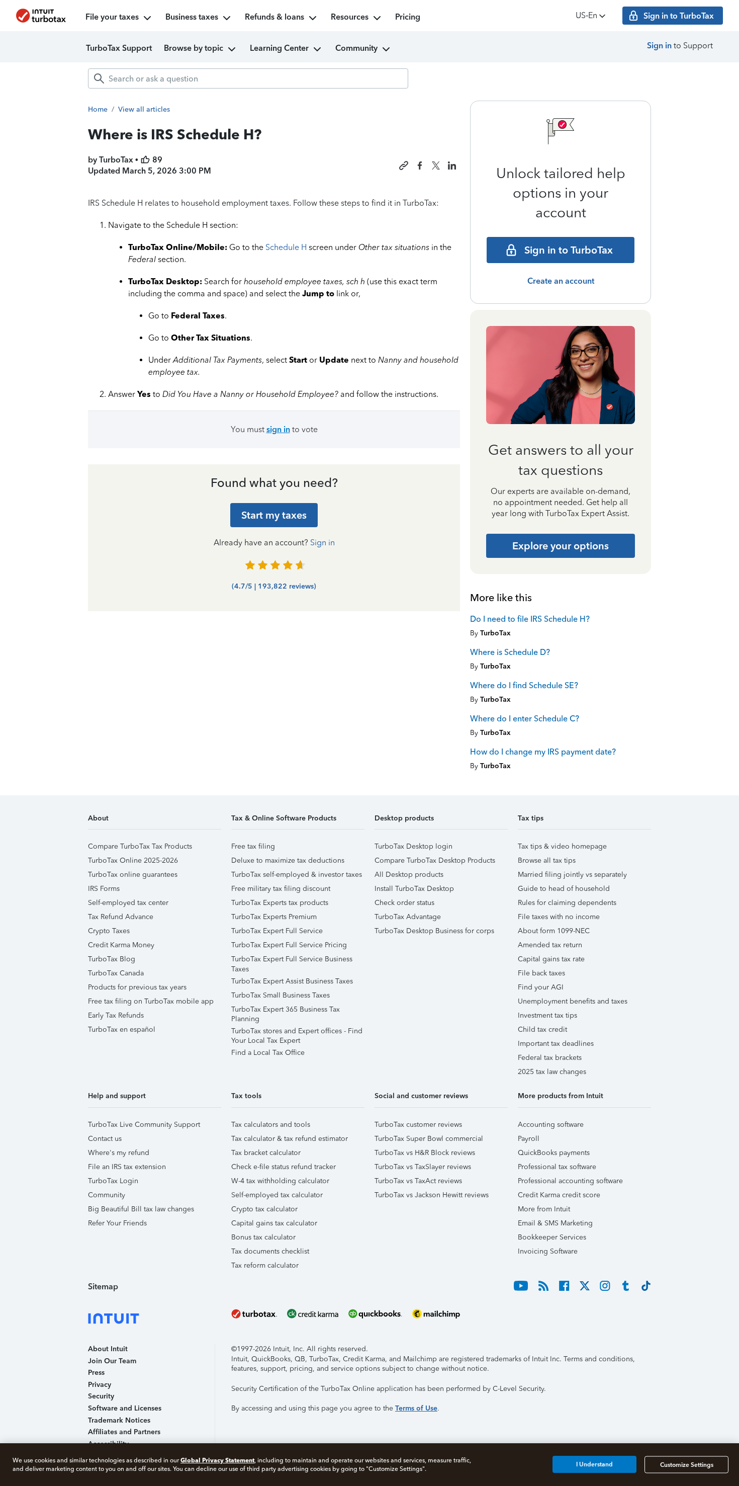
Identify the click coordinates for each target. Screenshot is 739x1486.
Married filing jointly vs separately (572, 874)
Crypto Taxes (109, 931)
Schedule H (286, 247)
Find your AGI (541, 987)
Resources (349, 17)
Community (356, 48)
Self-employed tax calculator (277, 1195)
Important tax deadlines (556, 1043)
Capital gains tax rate (551, 959)
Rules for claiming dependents (567, 902)
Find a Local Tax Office (268, 1052)
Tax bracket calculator (266, 1152)
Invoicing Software (548, 1251)
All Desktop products (409, 874)
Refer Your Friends (117, 1223)
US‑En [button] (586, 15)
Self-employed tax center (128, 902)
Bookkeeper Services (552, 1237)
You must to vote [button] (274, 429)
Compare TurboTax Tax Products (140, 846)
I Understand (594, 1464)
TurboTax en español (121, 1029)
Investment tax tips (547, 1015)
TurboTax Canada (116, 973)
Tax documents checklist (270, 1251)
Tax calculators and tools (270, 1124)
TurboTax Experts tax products (279, 902)
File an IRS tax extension (127, 1167)
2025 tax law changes (552, 1071)
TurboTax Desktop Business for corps (434, 931)
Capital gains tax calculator (274, 1223)
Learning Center (279, 48)
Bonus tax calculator (263, 1237)
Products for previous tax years (137, 987)
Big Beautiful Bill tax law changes (141, 1209)
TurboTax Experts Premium (274, 917)
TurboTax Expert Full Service (277, 931)
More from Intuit (544, 1209)
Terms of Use (416, 1408)
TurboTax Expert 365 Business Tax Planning (285, 1011)
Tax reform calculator (265, 1265)
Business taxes (191, 17)
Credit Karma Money (121, 945)
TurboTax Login (113, 1181)
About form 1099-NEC (554, 931)
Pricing (407, 17)
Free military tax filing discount (280, 888)
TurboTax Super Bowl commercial (429, 1138)
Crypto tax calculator (264, 1209)
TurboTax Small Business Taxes (280, 995)
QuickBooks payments (554, 1152)
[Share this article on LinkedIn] (452, 165)
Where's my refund (118, 1152)
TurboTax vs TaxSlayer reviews (423, 1167)
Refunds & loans (274, 17)
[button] (154, 821)
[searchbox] (248, 78)
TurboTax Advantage (408, 917)
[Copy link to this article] (404, 165)
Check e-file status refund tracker (283, 1167)
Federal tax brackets (550, 1057)
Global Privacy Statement (217, 1460)
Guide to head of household (564, 888)
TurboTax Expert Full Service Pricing (289, 945)
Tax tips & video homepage (562, 846)
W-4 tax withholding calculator (280, 1181)
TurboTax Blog (111, 959)
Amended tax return (550, 945)
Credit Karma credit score (559, 1195)
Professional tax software (557, 1167)
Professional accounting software (570, 1181)
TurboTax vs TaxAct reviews (418, 1181)
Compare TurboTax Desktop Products (435, 860)
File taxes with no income (559, 917)
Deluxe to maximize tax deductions (287, 860)
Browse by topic (193, 48)
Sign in (659, 45)
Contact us (105, 1138)
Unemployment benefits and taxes (572, 1001)
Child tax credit (542, 1029)
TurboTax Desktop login (413, 846)
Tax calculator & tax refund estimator (289, 1138)
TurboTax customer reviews (418, 1124)
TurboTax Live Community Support (144, 1124)
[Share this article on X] (436, 165)
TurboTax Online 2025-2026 (133, 860)
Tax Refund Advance (120, 917)
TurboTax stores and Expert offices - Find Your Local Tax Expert (296, 1032)
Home (98, 109)
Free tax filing (253, 846)
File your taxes (112, 17)
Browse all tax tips (547, 860)
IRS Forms (104, 888)
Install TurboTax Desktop (414, 888)
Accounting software (551, 1124)
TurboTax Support (119, 48)
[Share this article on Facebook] (420, 165)
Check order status (404, 902)
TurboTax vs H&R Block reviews (425, 1152)
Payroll (528, 1138)
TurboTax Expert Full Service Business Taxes (291, 960)
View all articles (144, 109)
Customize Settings (686, 1464)
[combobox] (248, 78)
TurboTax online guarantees (132, 874)
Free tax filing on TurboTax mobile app (151, 1001)
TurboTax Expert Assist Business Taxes (292, 981)
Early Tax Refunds (116, 1015)
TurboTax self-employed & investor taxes (296, 874)
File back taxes (541, 973)
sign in (278, 429)
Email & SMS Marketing (555, 1223)
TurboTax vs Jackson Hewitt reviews (432, 1195)
